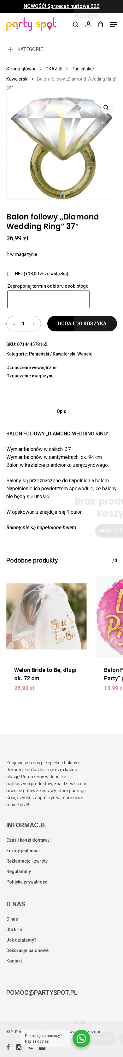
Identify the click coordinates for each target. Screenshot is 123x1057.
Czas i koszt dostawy (28, 840)
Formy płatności (23, 850)
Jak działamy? (21, 940)
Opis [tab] (61, 411)
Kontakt (14, 960)
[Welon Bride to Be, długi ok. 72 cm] (46, 616)
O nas (12, 919)
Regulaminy (18, 871)
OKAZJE (54, 69)
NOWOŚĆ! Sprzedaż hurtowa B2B (62, 6)
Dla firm (14, 929)
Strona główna (21, 69)
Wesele (84, 353)
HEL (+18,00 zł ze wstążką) (41, 273)
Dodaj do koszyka (82, 324)
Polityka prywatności (27, 881)
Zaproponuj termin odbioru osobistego (48, 286)
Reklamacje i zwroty (27, 861)
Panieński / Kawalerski (52, 353)
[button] (113, 24)
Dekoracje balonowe (27, 950)
